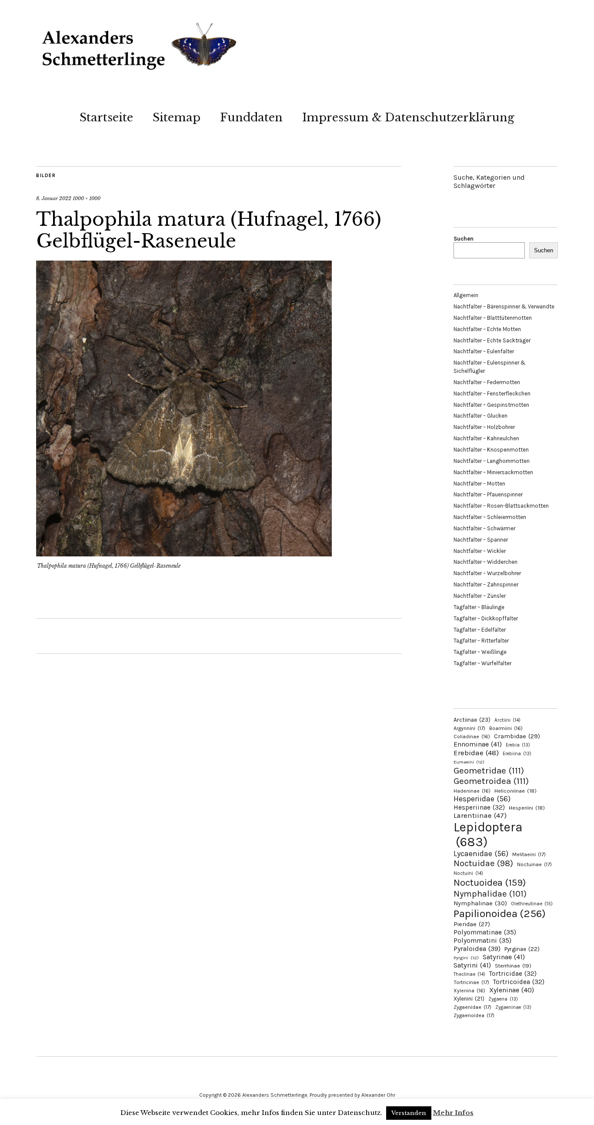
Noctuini (468, 873)
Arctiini (507, 720)
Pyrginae (522, 949)
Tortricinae (471, 982)
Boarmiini (506, 728)
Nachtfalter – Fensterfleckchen (492, 393)
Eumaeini (469, 762)
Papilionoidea (500, 913)
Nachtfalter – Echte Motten (487, 329)
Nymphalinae (480, 903)
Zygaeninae (513, 1007)
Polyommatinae (485, 932)
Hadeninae (472, 791)
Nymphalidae (490, 893)
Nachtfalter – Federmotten (487, 382)
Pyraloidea (477, 948)
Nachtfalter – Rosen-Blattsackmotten (501, 505)
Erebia (518, 745)
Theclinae (469, 974)
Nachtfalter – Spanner (481, 539)
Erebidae (476, 752)
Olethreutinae (532, 904)
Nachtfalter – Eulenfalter (484, 351)
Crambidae (517, 736)
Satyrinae (504, 957)
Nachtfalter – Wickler (480, 551)
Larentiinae (480, 815)
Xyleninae (511, 990)
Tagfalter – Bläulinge (479, 607)
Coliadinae (472, 736)
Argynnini (469, 728)
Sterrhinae (513, 965)
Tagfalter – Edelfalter (480, 629)
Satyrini (472, 965)
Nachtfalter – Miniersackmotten (493, 472)
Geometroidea (491, 781)
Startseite (106, 117)
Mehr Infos (453, 1112)
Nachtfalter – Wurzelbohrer (487, 573)
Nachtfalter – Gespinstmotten (491, 405)
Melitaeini (529, 854)
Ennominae (478, 744)
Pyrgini (466, 958)
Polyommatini (482, 940)
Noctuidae (483, 863)
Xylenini (469, 998)
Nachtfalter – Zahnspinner (486, 584)
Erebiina (517, 754)
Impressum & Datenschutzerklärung (408, 117)
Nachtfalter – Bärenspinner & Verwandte (504, 306)
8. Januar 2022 (53, 198)
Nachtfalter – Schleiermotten (490, 517)
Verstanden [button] (408, 1113)
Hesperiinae (479, 807)
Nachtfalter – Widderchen (485, 562)
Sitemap (176, 117)
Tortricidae (513, 974)
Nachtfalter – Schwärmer (484, 528)
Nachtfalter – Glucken (480, 415)
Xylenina (469, 991)
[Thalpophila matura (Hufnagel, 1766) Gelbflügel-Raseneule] (184, 553)
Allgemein (466, 295)
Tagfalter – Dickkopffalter (486, 618)
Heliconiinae (515, 791)
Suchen (464, 238)
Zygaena (503, 999)
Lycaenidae (481, 853)
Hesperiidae (482, 798)
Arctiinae (472, 720)
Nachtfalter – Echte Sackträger (492, 340)
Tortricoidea (518, 982)
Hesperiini (527, 808)
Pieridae (472, 924)
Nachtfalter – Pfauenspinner (488, 494)
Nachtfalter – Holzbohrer (484, 427)
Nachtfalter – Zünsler (480, 596)
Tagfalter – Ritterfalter (481, 640)
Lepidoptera (488, 834)
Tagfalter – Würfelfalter (482, 663)
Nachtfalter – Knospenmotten (491, 449)
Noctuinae (534, 864)
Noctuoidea (490, 882)
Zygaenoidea (474, 1015)
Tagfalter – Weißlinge (480, 652)
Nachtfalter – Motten (479, 483)
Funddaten (251, 117)
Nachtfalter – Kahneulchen (486, 438)
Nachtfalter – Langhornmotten (492, 461)
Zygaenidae (472, 1007)
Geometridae (489, 770)
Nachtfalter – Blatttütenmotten (493, 318)
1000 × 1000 (86, 198)
